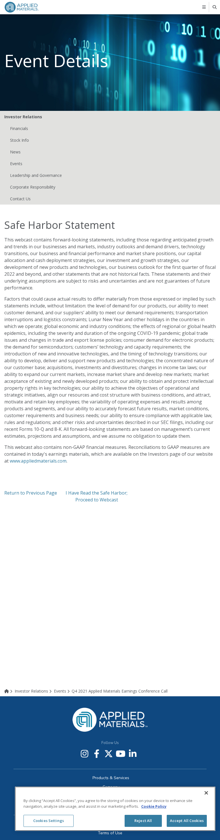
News (15, 152)
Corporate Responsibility (32, 187)
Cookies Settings (48, 820)
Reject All (143, 820)
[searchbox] (215, 7)
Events (16, 163)
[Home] (8, 691)
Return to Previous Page (30, 493)
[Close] (206, 793)
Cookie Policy (153, 806)
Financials (19, 128)
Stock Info (19, 140)
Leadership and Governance (36, 175)
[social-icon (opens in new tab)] (84, 754)
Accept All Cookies (187, 820)
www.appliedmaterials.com (38, 461)
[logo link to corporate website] (22, 6)
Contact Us (20, 198)
